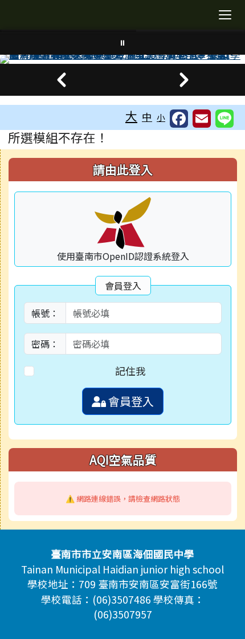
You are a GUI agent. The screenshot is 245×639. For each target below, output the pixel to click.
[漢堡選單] (225, 15)
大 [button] (131, 115)
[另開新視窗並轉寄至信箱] (202, 118)
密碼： (45, 344)
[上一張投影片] (61, 80)
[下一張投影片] (183, 80)
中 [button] (147, 116)
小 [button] (161, 117)
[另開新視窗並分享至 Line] (224, 118)
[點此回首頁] (122, 59)
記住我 (130, 371)
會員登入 (130, 401)
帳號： (45, 313)
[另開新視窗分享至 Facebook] (179, 118)
